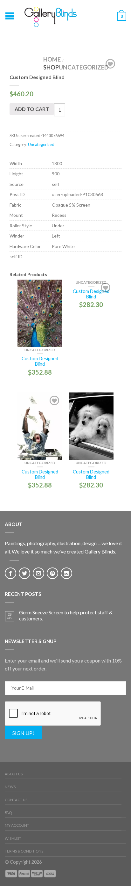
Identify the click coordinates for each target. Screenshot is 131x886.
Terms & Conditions (24, 851)
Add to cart (32, 109)
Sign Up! (23, 733)
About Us (14, 774)
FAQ (8, 812)
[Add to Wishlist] (110, 64)
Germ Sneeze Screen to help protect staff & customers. (66, 615)
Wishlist (13, 838)
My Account (17, 825)
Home (52, 59)
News (10, 787)
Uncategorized (84, 67)
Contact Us (16, 800)
